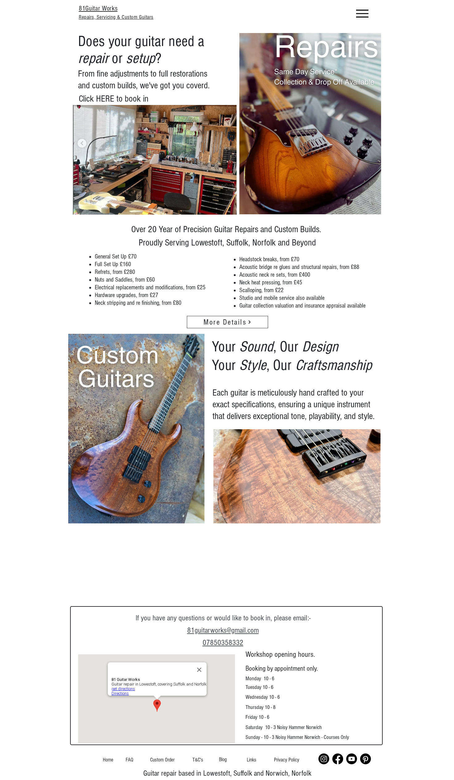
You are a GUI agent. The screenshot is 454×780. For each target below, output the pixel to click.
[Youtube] (351, 758)
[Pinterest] (365, 758)
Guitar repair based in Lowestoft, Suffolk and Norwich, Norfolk (227, 773)
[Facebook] (337, 758)
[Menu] (362, 13)
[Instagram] (323, 758)
